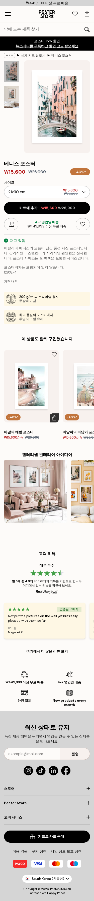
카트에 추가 (47, 208)
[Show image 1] (11, 71)
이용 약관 (20, 851)
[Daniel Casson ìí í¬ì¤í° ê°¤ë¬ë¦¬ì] (35, 491)
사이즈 (9, 182)
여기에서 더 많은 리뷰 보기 (47, 651)
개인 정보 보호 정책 (66, 851)
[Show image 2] (11, 97)
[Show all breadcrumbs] (9, 55)
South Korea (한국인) (48, 879)
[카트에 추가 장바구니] (54, 417)
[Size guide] (11, 224)
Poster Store (58, 889)
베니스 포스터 (61, 55)
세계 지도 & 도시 (33, 55)
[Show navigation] (8, 14)
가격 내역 (11, 281)
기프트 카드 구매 (51, 836)
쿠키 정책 (39, 851)
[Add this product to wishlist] (83, 224)
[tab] (75, 14)
